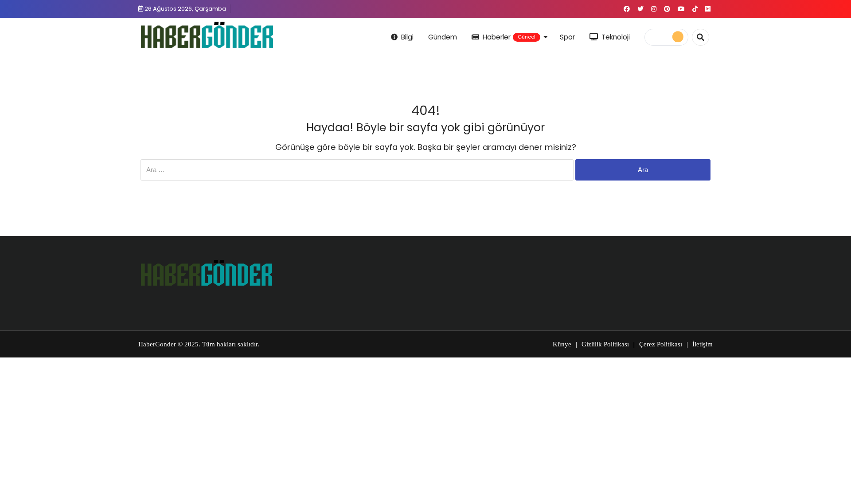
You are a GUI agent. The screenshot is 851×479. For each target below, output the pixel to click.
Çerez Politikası (660, 344)
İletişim (702, 344)
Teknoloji (615, 37)
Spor (567, 37)
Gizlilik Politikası (605, 344)
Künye (562, 344)
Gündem (442, 37)
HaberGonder (157, 344)
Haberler (509, 37)
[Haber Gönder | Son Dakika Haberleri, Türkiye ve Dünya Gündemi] (207, 35)
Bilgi (407, 37)
